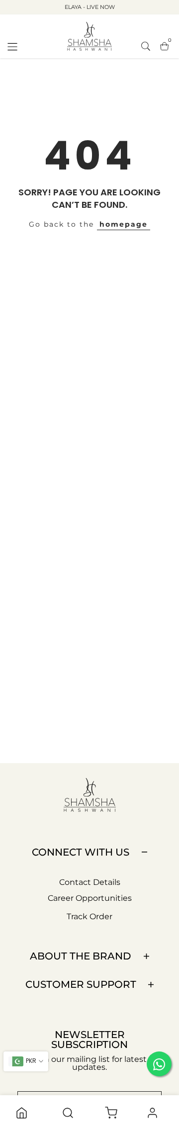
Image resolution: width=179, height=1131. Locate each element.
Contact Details (89, 882)
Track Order (89, 916)
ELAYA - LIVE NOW (90, 6)
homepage (123, 224)
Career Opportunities (90, 898)
